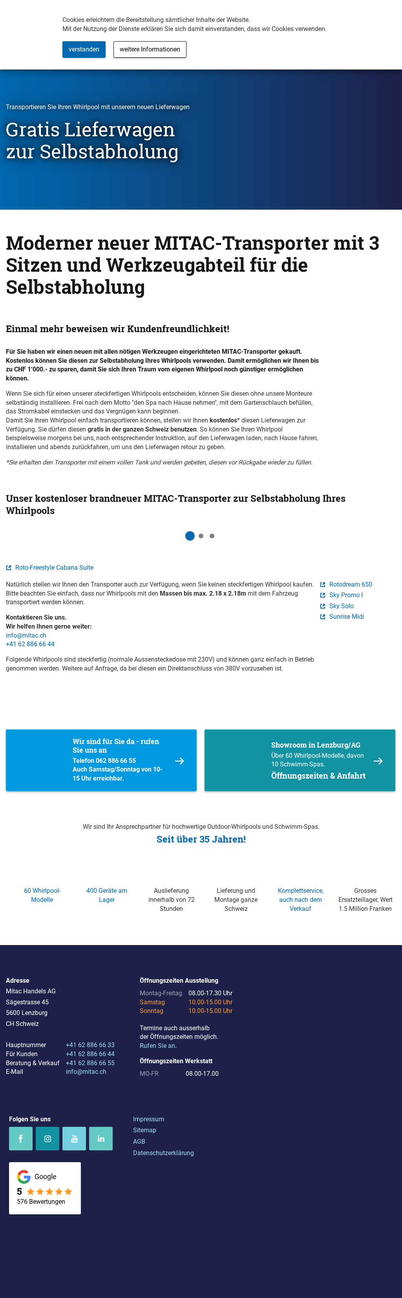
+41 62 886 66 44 (30, 644)
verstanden (84, 49)
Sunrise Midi (346, 616)
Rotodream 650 (350, 584)
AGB (139, 1141)
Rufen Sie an (157, 1045)
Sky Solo (341, 606)
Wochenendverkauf (101, 760)
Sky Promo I (346, 595)
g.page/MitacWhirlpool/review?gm (45, 1188)
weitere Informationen (150, 49)
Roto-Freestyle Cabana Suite (54, 567)
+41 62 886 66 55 (90, 1063)
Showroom (300, 760)
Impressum (148, 1119)
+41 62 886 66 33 (90, 1045)
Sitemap (144, 1130)
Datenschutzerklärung (163, 1153)
